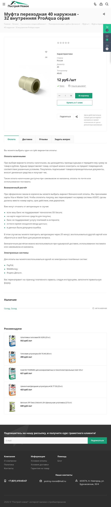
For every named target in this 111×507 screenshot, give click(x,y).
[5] (68, 43)
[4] (66, 43)
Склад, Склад (10, 308)
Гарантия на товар (40, 468)
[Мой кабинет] (101, 4)
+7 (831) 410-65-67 (17, 480)
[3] (63, 43)
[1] (58, 43)
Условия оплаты (39, 460)
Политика (9, 464)
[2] (61, 43)
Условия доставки (40, 464)
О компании (10, 460)
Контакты (9, 468)
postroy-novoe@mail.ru (55, 481)
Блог (60, 460)
